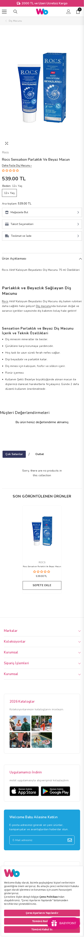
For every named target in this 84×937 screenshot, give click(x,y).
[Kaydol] (69, 840)
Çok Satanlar (14, 454)
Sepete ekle (42, 585)
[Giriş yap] (68, 11)
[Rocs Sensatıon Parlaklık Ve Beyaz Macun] (42, 531)
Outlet (39, 454)
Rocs (5, 152)
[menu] (4, 11)
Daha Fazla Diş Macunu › (17, 165)
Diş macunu (43, 306)
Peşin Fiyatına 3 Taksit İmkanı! (44, 3)
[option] (42, 87)
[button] (11, 170)
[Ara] (15, 11)
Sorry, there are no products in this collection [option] (42, 473)
